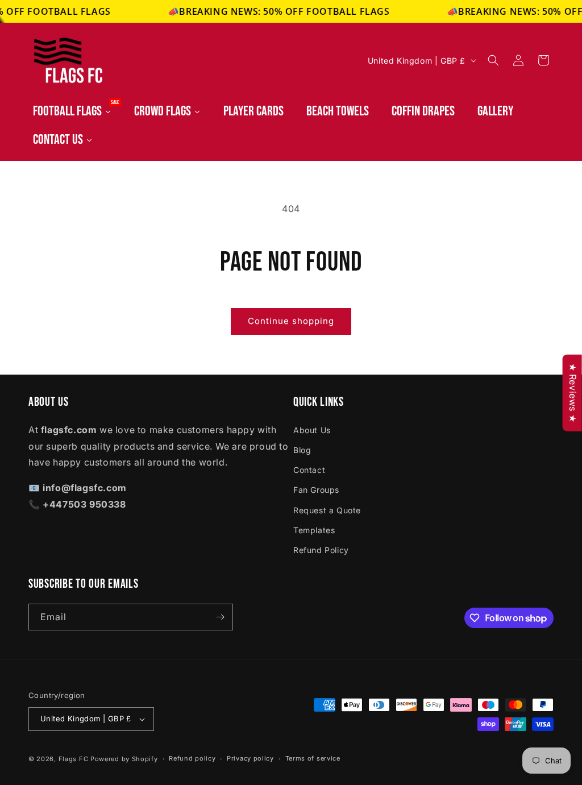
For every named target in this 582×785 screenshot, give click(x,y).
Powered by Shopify (124, 759)
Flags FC (74, 759)
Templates (314, 530)
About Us (312, 430)
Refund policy (192, 758)
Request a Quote (327, 510)
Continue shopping (291, 320)
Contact (309, 470)
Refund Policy (321, 550)
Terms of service (312, 758)
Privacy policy (250, 758)
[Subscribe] (219, 617)
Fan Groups (316, 490)
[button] (493, 60)
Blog (302, 450)
